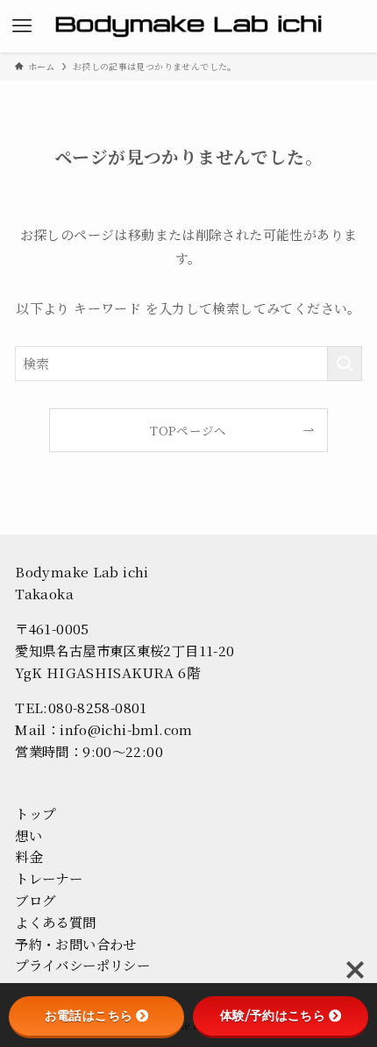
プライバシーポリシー (82, 964)
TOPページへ (188, 430)
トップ (35, 813)
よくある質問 (55, 921)
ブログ (35, 899)
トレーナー (48, 878)
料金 (28, 856)
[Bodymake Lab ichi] (189, 26)
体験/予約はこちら (272, 1015)
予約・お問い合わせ (75, 943)
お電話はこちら (89, 1015)
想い (28, 835)
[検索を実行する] (344, 363)
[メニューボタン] (22, 26)
